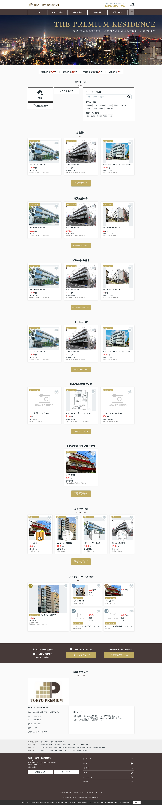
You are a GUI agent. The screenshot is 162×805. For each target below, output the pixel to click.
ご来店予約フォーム (119, 655)
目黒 (47, 750)
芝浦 (78, 744)
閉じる (137, 802)
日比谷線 (89, 747)
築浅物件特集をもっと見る (81, 245)
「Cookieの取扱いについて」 (112, 802)
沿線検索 (46, 92)
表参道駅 (89, 105)
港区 (88, 116)
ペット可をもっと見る (81, 369)
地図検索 (34, 97)
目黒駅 (96, 105)
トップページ (87, 759)
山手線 (43, 747)
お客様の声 (86, 768)
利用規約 (76, 792)
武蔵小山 (84, 750)
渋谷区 (105, 116)
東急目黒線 (102, 747)
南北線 (75, 747)
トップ (37, 12)
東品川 (65, 744)
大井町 (52, 750)
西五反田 (54, 744)
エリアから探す (57, 12)
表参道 (43, 750)
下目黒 (48, 744)
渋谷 (74, 750)
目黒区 (99, 116)
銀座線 (70, 747)
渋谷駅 (116, 105)
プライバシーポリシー (87, 792)
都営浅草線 (63, 747)
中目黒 (59, 744)
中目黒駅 (109, 105)
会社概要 (97, 12)
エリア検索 (34, 92)
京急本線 (95, 747)
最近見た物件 (42, 106)
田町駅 (88, 108)
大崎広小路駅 (109, 108)
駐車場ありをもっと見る (81, 431)
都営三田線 (81, 747)
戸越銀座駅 (123, 105)
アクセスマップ (87, 777)
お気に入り (68, 91)
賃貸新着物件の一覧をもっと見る (81, 183)
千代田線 (56, 747)
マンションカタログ (65, 792)
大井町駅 (102, 105)
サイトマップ (99, 792)
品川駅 (101, 108)
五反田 (61, 750)
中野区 (110, 116)
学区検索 (46, 97)
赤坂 (69, 744)
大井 (87, 744)
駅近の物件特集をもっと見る (81, 307)
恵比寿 (79, 750)
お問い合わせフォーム (81, 655)
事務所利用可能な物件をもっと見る (81, 493)
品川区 (93, 116)
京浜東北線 (49, 747)
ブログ (85, 772)
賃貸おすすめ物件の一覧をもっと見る (81, 561)
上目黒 (74, 744)
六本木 (83, 744)
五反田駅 (95, 108)
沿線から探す (77, 12)
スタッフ (85, 763)
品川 (65, 750)
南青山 (43, 744)
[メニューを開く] (132, 12)
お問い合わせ (117, 12)
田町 (56, 750)
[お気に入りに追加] (56, 143)
